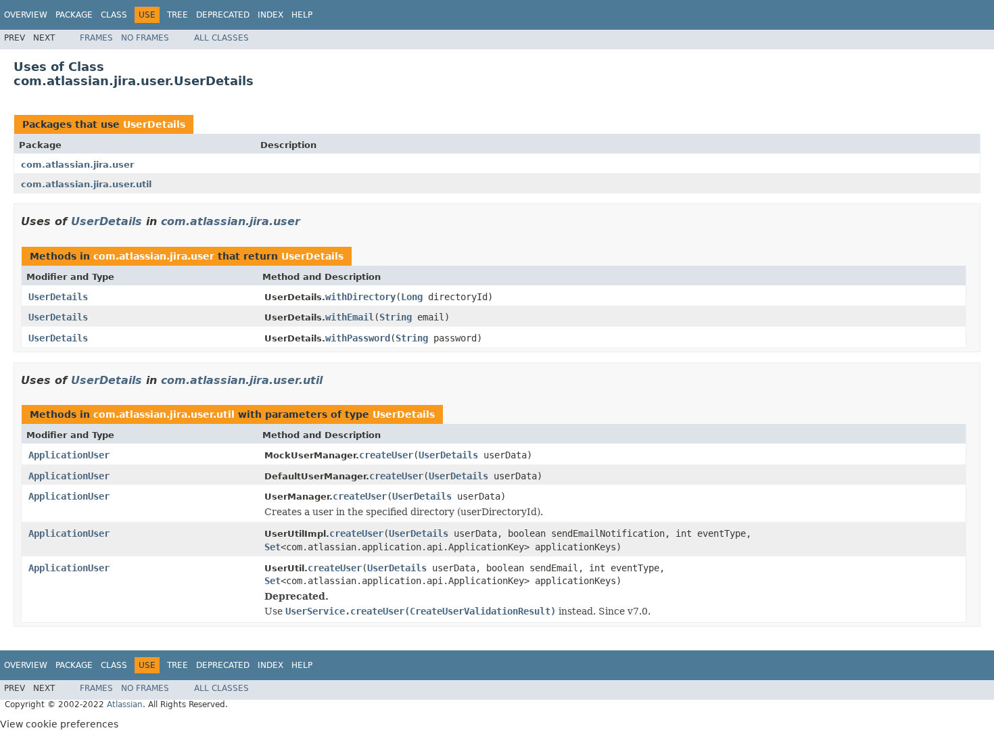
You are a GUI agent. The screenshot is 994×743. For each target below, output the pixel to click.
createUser (386, 455)
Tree (177, 15)
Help (301, 15)
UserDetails (154, 124)
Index (270, 15)
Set (272, 547)
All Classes (221, 38)
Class (114, 15)
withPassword (357, 338)
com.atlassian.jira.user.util (86, 184)
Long (412, 296)
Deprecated (223, 15)
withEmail (349, 317)
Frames (96, 38)
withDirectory (360, 296)
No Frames (145, 38)
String (395, 317)
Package (74, 15)
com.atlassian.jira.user (77, 165)
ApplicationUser (69, 455)
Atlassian (125, 704)
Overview (25, 15)
